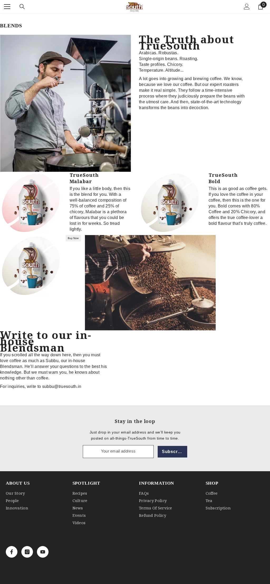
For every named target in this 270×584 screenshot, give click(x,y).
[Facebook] (11, 552)
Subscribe (173, 451)
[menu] (7, 6)
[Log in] (247, 6)
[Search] (22, 6)
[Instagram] (27, 552)
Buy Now (73, 238)
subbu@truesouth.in (61, 386)
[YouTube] (43, 552)
